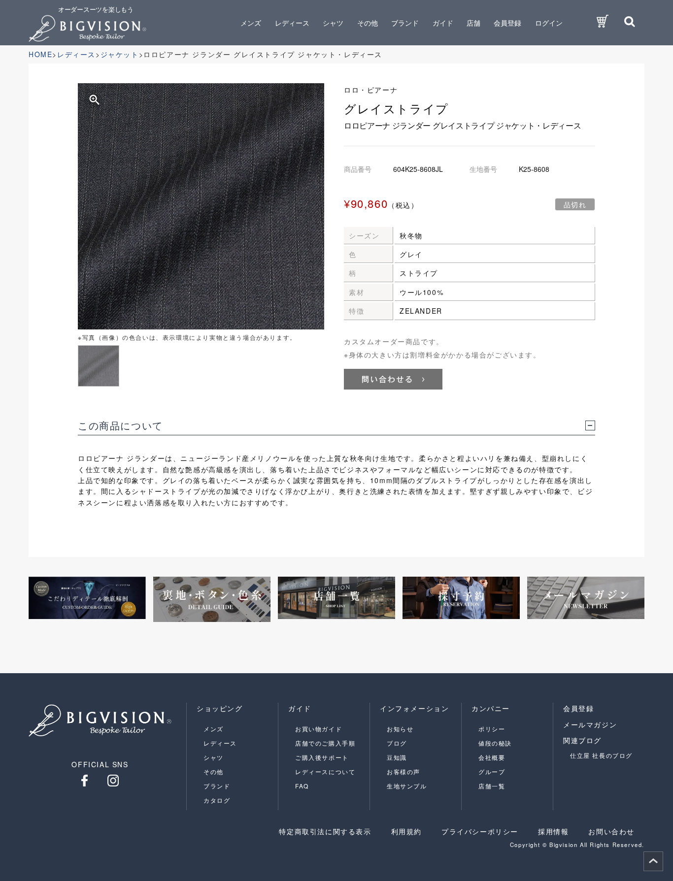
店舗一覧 (491, 786)
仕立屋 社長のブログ (601, 755)
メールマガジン (590, 724)
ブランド (216, 786)
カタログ (216, 800)
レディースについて (325, 771)
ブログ (397, 743)
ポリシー (491, 728)
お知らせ (400, 728)
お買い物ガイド (318, 728)
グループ (491, 771)
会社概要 (491, 757)
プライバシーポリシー (479, 831)
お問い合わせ (611, 831)
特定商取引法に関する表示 (325, 831)
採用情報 (553, 831)
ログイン (549, 23)
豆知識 (397, 757)
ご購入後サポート (322, 757)
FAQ (302, 786)
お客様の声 (403, 771)
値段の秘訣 (495, 743)
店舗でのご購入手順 (325, 743)
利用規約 (406, 831)
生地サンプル (407, 786)
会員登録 (507, 23)
